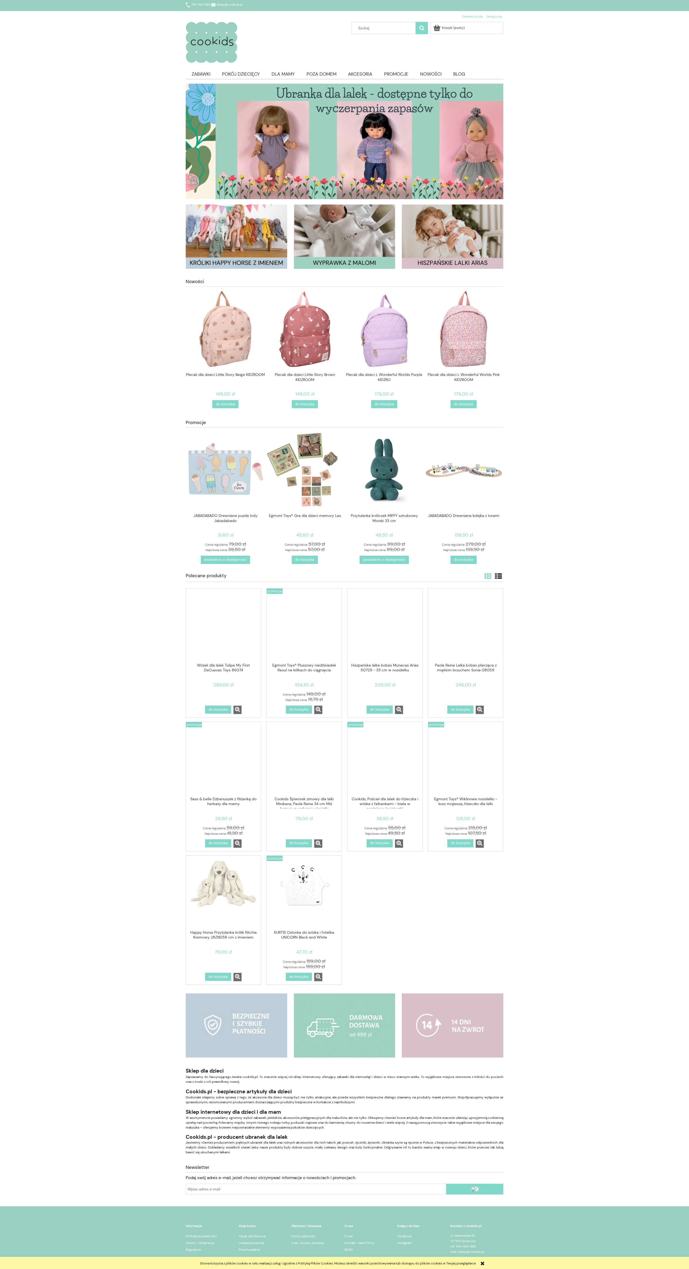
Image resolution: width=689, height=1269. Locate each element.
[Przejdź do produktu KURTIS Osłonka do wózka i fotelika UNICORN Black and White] (304, 892)
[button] (237, 710)
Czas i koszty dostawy (307, 1243)
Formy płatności (303, 1236)
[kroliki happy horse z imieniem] (236, 237)
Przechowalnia (249, 1249)
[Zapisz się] (474, 1189)
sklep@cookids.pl (229, 4)
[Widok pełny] (498, 576)
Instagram (404, 1243)
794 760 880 (200, 4)
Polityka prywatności (201, 1236)
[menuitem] (201, 74)
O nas (348, 1236)
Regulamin (193, 1249)
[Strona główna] (211, 41)
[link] (344, 141)
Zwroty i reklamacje (200, 1243)
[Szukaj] (422, 28)
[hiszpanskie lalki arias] (452, 237)
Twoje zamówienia (252, 1236)
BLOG (348, 1249)
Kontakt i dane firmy (359, 1243)
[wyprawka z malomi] (344, 236)
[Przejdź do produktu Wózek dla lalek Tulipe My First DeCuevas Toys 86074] (223, 625)
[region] (344, 141)
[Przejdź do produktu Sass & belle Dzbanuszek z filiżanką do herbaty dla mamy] (223, 758)
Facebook (404, 1236)
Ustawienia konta (251, 1243)
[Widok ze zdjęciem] (487, 576)
